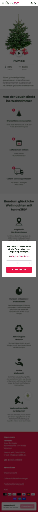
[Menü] (2, 3)
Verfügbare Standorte (18, 256)
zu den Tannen (19, 270)
